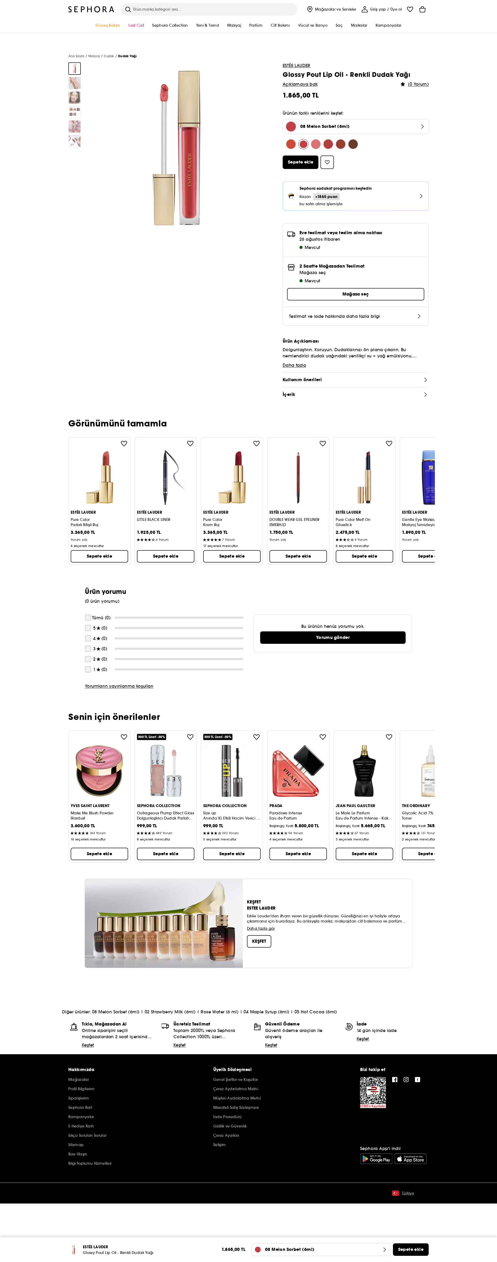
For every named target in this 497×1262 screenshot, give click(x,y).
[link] (333, 637)
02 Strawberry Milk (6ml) (170, 1011)
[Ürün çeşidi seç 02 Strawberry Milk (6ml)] (316, 144)
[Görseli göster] (74, 68)
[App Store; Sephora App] (410, 1159)
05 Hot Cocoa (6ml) (316, 1011)
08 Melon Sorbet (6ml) (115, 1011)
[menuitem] (331, 9)
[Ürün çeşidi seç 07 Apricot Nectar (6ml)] (291, 144)
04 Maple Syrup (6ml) (266, 1011)
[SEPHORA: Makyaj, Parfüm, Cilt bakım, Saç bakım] (91, 9)
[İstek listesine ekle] (124, 443)
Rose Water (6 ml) (219, 1011)
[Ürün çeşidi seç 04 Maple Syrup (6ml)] (340, 144)
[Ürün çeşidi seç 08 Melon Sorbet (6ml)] (303, 144)
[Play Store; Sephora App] (376, 1159)
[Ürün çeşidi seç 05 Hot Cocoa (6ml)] (353, 144)
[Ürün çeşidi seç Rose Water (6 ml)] (328, 144)
